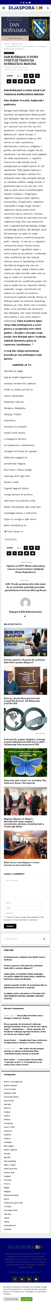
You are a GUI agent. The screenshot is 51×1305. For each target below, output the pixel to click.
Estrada (7, 1104)
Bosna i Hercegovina (13, 1082)
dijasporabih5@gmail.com (31, 1272)
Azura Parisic (10, 1040)
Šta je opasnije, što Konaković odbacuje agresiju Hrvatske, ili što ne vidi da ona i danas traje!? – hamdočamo (25, 1026)
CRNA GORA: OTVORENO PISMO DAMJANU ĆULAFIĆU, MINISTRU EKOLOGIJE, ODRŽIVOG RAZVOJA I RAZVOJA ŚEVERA (24, 976)
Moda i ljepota (10, 1150)
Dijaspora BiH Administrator (17, 67)
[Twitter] (22, 1279)
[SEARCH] (44, 938)
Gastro (7, 1116)
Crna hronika (10, 1089)
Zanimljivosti (10, 1225)
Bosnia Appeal (10, 1085)
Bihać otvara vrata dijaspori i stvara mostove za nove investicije (21, 863)
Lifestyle (8, 1142)
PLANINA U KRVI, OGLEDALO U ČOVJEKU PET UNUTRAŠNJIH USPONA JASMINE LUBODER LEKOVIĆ (24, 996)
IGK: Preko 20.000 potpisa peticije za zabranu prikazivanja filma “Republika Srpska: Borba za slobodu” (24, 1051)
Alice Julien (9, 1060)
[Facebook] (15, 1279)
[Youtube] (36, 1279)
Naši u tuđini (10, 1165)
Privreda (7, 1180)
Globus (7, 1119)
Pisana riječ (9, 1172)
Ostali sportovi (10, 1169)
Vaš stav (7, 1214)
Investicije (8, 1123)
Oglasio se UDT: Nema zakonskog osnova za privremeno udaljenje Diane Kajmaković (25, 569)
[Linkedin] (29, 1279)
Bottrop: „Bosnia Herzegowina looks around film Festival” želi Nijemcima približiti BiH (22, 701)
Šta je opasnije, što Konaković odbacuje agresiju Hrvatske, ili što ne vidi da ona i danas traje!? (25, 1031)
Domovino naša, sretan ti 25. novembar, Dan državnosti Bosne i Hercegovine (25, 781)
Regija (6, 1188)
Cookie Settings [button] (11, 1299)
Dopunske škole (11, 1097)
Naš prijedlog (10, 1161)
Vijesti (6, 1218)
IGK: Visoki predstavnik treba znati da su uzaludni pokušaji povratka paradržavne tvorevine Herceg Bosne (25, 587)
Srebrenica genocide (13, 1203)
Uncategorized (10, 1210)
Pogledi (7, 1176)
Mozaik (7, 1154)
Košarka (7, 1135)
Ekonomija (9, 1101)
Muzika (7, 1157)
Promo (7, 1184)
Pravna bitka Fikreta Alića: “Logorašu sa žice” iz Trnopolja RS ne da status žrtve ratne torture (23, 1062)
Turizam (8, 1206)
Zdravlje (7, 1229)
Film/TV (7, 1108)
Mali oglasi (9, 1146)
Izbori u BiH (9, 1127)
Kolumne (8, 1131)
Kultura (7, 1138)
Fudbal (7, 1112)
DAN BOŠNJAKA (10, 539)
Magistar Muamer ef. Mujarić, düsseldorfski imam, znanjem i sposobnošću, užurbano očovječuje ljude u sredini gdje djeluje (24, 823)
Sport (6, 1199)
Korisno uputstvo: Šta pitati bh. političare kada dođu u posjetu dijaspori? (24, 661)
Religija (7, 1191)
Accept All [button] (26, 1299)
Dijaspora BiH (9, 53)
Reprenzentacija (11, 1195)
